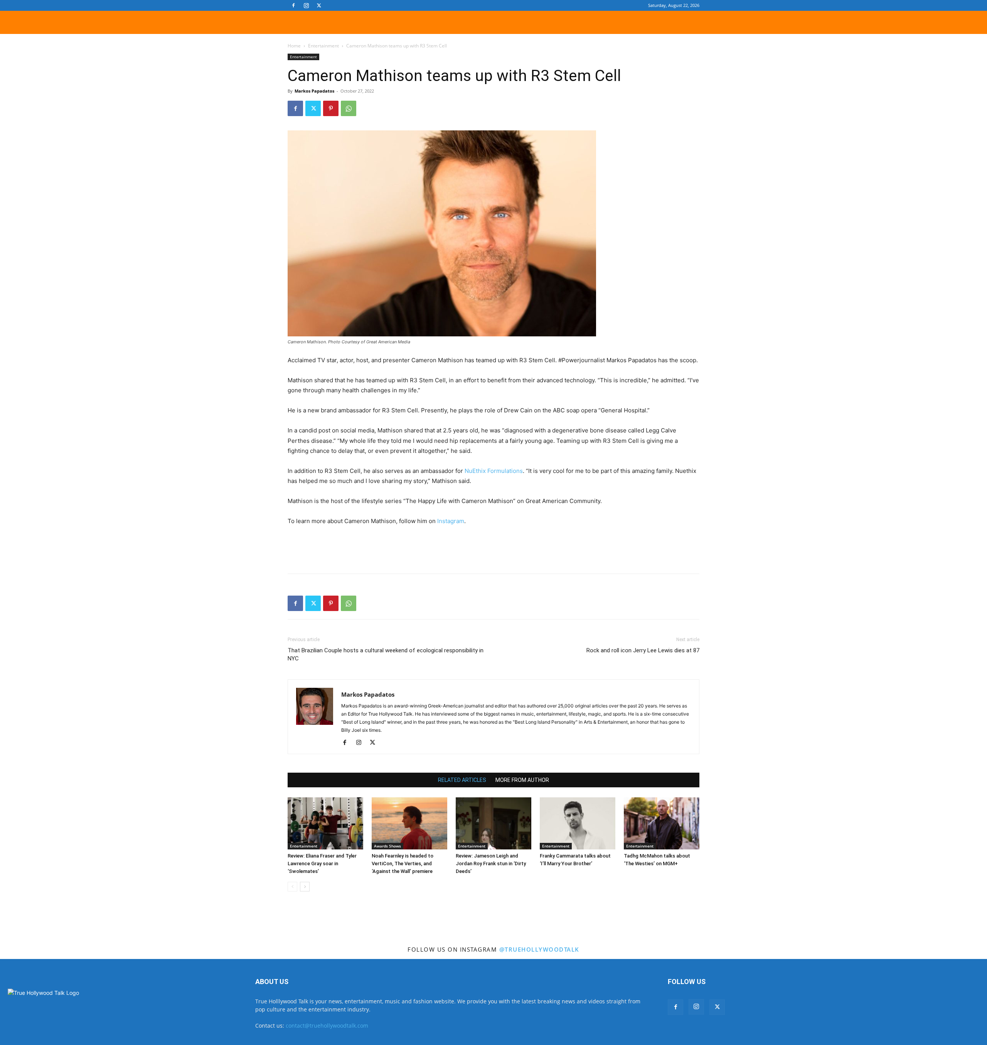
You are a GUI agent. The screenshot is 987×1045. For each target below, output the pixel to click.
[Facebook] (293, 5)
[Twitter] (319, 5)
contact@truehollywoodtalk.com (327, 1025)
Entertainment (323, 45)
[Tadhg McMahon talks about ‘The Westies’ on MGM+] (661, 823)
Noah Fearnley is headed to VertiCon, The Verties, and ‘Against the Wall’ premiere (402, 863)
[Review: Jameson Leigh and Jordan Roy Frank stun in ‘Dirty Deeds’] (493, 823)
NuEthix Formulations (494, 470)
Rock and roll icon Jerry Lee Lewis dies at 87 (642, 650)
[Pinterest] (331, 108)
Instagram (450, 521)
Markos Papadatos (314, 91)
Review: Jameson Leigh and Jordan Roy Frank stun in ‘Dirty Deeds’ (491, 863)
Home (294, 45)
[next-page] (305, 886)
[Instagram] (306, 5)
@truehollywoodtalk (539, 949)
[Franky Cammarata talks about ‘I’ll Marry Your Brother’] (577, 823)
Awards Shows (387, 846)
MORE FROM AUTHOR (522, 780)
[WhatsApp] (348, 108)
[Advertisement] (493, 547)
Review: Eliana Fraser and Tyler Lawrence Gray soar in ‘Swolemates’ (322, 863)
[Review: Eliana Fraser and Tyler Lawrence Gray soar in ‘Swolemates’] (325, 823)
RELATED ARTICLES (462, 780)
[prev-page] (292, 886)
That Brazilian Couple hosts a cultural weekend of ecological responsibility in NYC (385, 654)
